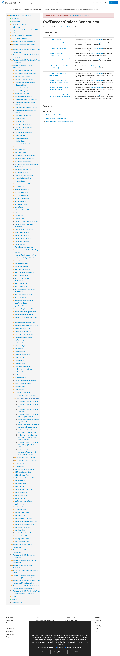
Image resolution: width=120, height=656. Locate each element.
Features (22, 3)
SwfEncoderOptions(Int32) (57, 43)
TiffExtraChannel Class (22, 475)
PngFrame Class (20, 357)
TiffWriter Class (20, 486)
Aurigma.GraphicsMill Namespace (24, 42)
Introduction (15, 18)
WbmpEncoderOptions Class (24, 489)
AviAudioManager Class (22, 91)
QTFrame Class (20, 386)
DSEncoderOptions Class (23, 178)
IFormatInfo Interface (21, 235)
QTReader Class (20, 389)
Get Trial (113, 3)
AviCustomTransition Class (23, 97)
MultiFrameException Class (24, 334)
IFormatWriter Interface (22, 241)
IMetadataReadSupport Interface (25, 255)
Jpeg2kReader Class (21, 283)
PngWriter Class (20, 363)
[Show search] (105, 3)
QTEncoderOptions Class (23, 383)
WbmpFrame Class (21, 492)
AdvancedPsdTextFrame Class (25, 82)
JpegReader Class (21, 303)
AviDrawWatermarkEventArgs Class (26, 107)
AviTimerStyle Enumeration (23, 132)
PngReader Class (20, 360)
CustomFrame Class (21, 172)
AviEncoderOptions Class (23, 116)
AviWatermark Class (21, 138)
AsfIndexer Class (20, 85)
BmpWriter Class (20, 153)
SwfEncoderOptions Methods (25, 457)
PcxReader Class (20, 343)
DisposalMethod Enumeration (24, 175)
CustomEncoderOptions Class (24, 158)
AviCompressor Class (22, 94)
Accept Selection (59, 652)
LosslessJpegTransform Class (25, 309)
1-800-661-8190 (96, 3)
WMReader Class (20, 510)
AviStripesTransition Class (23, 124)
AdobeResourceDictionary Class (25, 73)
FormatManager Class (22, 198)
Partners (79, 647)
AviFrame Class (20, 118)
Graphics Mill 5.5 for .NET (15, 9)
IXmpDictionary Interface (23, 269)
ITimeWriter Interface (21, 267)
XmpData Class (20, 515)
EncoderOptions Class (22, 190)
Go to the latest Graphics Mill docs (79, 15)
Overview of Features (19, 24)
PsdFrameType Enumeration (24, 375)
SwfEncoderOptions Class (90, 9)
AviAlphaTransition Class (23, 88)
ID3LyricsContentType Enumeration (26, 221)
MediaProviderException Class (25, 323)
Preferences (70, 647)
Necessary (43, 647)
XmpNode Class (20, 530)
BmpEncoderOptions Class (23, 144)
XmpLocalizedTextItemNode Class (26, 521)
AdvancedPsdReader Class (24, 79)
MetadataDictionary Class (23, 328)
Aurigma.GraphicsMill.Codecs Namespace (70, 9)
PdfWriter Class (20, 352)
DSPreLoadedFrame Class (23, 184)
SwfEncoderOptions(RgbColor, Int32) (59, 59)
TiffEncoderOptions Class (23, 472)
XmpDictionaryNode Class (23, 518)
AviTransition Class (21, 135)
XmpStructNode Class (22, 536)
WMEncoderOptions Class (23, 501)
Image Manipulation (71, 620)
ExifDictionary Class (21, 192)
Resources (38, 3)
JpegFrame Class (20, 297)
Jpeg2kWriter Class (21, 286)
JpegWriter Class (20, 306)
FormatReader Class (21, 201)
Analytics (51, 647)
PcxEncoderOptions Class (23, 337)
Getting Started (16, 27)
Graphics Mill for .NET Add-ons (22, 36)
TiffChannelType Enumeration (24, 469)
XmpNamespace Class (22, 527)
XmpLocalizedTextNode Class (24, 524)
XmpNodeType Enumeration (24, 533)
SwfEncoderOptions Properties (26, 460)
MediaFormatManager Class (24, 315)
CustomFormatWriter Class (23, 169)
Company (47, 3)
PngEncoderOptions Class (23, 354)
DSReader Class (20, 187)
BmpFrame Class (20, 147)
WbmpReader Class (21, 495)
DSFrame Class (20, 181)
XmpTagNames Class (22, 539)
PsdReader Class (20, 378)
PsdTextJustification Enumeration (26, 381)
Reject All (45, 652)
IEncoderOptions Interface (23, 232)
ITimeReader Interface (22, 264)
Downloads (9, 620)
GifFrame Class (20, 213)
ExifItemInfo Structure (22, 195)
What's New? (16, 21)
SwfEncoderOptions (67, 27)
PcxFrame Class (20, 340)
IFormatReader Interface (23, 238)
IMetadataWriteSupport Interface (25, 258)
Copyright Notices (17, 602)
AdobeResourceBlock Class (24, 70)
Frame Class (19, 207)
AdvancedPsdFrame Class (23, 76)
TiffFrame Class (20, 481)
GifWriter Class (19, 219)
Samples (14, 596)
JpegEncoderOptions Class (24, 294)
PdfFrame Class (20, 349)
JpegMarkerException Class (24, 300)
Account (55, 3)
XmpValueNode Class (22, 542)
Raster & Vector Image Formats (45, 620)
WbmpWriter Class (21, 498)
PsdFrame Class (20, 372)
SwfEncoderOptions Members (26, 395)
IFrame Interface (20, 244)
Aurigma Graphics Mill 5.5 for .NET (33, 9)
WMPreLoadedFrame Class (24, 507)
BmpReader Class (20, 150)
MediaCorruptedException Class (25, 312)
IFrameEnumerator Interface (24, 247)
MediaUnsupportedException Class (26, 325)
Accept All (74, 652)
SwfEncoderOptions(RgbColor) (58, 48)
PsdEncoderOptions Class (23, 369)
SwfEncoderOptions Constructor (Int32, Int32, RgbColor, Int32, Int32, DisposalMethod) (28, 452)
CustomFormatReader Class (24, 161)
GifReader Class (20, 216)
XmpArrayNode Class (22, 513)
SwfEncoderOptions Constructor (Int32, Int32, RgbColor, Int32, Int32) (28, 445)
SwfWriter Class (20, 466)
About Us (98, 620)
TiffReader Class (20, 484)
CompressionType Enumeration (25, 155)
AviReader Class (20, 121)
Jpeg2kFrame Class (21, 275)
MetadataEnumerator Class (23, 331)
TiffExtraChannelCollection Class (25, 478)
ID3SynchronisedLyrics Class (24, 230)
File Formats (16, 33)
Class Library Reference (50, 9)
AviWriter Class (20, 141)
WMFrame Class (20, 504)
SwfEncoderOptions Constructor (27, 398)
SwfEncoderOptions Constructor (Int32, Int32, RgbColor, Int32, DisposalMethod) (28, 437)
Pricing (30, 3)
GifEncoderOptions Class (23, 210)
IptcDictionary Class (21, 261)
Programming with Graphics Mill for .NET (25, 30)
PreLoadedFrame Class (22, 366)
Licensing (15, 599)
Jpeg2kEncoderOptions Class (24, 272)
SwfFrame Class (20, 463)
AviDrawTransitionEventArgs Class (26, 99)
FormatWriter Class (21, 204)
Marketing (60, 647)
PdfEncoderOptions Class (23, 346)
